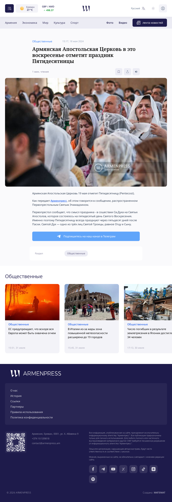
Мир (45, 23)
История (16, 396)
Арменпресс (59, 201)
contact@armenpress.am (46, 443)
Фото (109, 23)
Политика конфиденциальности (31, 417)
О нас (14, 390)
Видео (123, 23)
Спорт (74, 23)
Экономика (29, 23)
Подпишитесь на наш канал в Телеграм (89, 236)
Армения (11, 23)
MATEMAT (159, 492)
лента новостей (153, 23)
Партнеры (17, 406)
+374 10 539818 (40, 438)
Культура (59, 23)
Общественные (76, 253)
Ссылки (15, 401)
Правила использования (26, 412)
